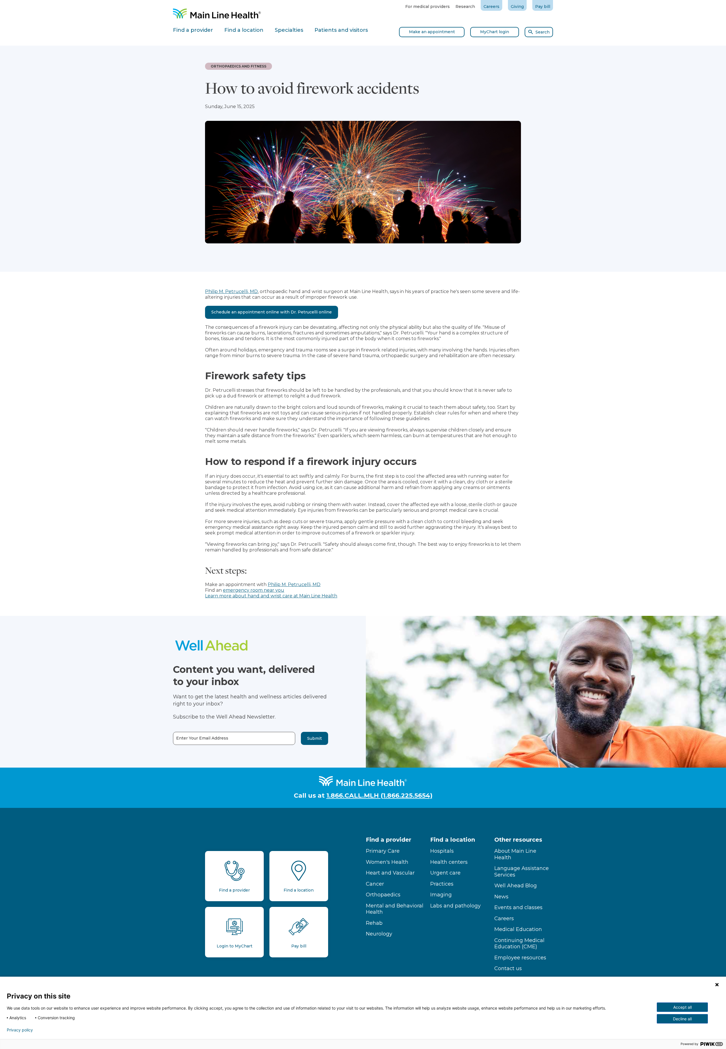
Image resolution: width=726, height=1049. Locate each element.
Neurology (379, 934)
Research (465, 6)
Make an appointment (432, 31)
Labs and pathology (455, 906)
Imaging (441, 895)
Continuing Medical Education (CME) (519, 943)
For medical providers (427, 6)
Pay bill (542, 6)
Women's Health (387, 862)
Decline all (682, 1018)
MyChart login (494, 31)
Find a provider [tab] (193, 30)
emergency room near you (253, 590)
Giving (517, 6)
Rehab (374, 923)
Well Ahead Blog (515, 885)
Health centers (449, 862)
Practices (441, 884)
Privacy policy (20, 1030)
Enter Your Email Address (202, 738)
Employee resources (520, 958)
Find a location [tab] (243, 30)
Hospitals (442, 851)
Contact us (508, 968)
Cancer (375, 884)
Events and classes (518, 907)
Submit (314, 738)
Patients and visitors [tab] (341, 30)
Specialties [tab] (289, 30)
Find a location (452, 839)
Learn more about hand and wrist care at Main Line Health (271, 596)
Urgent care (445, 873)
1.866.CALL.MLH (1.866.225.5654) (379, 795)
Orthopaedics (383, 895)
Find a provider (388, 839)
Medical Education (518, 929)
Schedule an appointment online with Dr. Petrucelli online (271, 312)
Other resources (518, 839)
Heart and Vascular (390, 873)
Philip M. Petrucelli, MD (231, 291)
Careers (491, 6)
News (501, 897)
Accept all (682, 1007)
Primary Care (383, 851)
